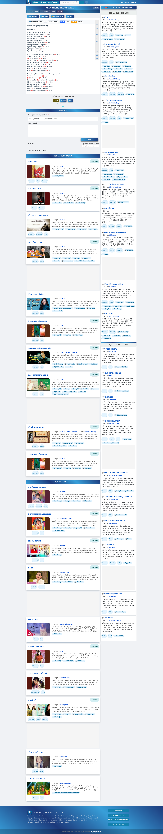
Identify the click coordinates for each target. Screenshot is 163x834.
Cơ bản (80, 21)
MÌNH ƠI (107, 17)
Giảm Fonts (97, 45)
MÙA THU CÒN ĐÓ (35, 189)
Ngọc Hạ (120, 35)
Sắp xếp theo (86, 144)
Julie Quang (81, 203)
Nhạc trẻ (36, 638)
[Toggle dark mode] (86, 2)
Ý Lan (128, 35)
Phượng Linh (64, 705)
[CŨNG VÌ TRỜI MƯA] (38, 762)
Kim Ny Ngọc (120, 612)
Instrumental (68, 261)
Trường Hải (79, 443)
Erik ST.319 (119, 636)
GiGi (110, 375)
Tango (42, 340)
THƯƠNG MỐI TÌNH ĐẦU (37, 487)
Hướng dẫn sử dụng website (118, 820)
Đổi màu (97, 48)
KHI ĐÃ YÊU (32, 700)
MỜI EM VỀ (108, 314)
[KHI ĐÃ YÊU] (38, 710)
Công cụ (43, 2)
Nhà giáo (104, 538)
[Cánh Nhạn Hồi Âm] (38, 304)
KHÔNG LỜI (108, 397)
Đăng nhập (125, 2)
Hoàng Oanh (58, 311)
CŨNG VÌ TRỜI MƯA (35, 752)
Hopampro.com (96, 832)
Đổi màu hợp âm (97, 55)
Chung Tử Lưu (123, 202)
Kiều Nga (78, 468)
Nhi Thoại (112, 596)
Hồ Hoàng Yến (122, 62)
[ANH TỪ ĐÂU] (38, 629)
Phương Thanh (59, 176)
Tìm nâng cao (53, 2)
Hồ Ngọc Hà (58, 792)
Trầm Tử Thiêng (114, 79)
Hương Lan (64, 394)
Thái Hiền (117, 71)
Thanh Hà (127, 66)
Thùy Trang (76, 501)
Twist (111, 170)
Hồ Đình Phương (71, 352)
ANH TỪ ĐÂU (33, 620)
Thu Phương (108, 443)
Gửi (89, 140)
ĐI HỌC (30, 568)
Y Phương (117, 335)
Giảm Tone (97, 31)
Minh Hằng (57, 634)
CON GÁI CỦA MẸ (34, 541)
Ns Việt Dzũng (114, 103)
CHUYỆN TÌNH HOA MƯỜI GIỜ (39, 514)
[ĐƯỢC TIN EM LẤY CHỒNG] (38, 384)
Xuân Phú (119, 69)
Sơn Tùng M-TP (114, 499)
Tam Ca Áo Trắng (119, 179)
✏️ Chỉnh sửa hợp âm (57, 16)
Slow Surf (44, 180)
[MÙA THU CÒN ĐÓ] (38, 198)
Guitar (55, 100)
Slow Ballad (121, 94)
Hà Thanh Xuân (59, 530)
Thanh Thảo (69, 582)
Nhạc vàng (31, 234)
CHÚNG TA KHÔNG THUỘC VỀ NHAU (118, 497)
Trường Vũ (86, 258)
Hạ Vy (67, 501)
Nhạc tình (45, 11)
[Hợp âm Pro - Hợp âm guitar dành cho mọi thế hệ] (28, 2)
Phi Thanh (93, 229)
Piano (70, 100)
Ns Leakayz (119, 475)
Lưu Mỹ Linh (129, 118)
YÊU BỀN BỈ (108, 618)
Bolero (46, 234)
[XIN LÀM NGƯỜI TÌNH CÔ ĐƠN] (38, 357)
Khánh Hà (107, 71)
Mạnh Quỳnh (80, 308)
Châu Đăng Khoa (65, 783)
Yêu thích (97, 21)
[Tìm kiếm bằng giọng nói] (76, 2)
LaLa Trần (129, 226)
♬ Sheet (96, 7)
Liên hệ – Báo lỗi (118, 824)
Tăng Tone (97, 24)
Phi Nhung (44, 26)
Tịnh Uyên (120, 539)
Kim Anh (68, 335)
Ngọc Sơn (67, 258)
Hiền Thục (80, 582)
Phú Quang (112, 235)
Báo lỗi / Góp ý (32, 123)
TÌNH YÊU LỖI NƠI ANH (113, 594)
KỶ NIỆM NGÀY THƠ (112, 421)
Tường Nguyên (69, 687)
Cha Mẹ (104, 635)
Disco (42, 797)
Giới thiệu (118, 811)
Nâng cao (73, 21)
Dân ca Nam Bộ (35, 692)
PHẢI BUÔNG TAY (110, 349)
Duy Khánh (82, 229)
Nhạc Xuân (39, 234)
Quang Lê (57, 258)
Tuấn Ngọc (116, 66)
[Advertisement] (63, 278)
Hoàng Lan (68, 528)
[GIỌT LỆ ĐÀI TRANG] (38, 252)
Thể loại (35, 2)
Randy (67, 389)
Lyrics (67, 21)
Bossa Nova (42, 587)
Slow (42, 367)
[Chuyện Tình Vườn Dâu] (38, 683)
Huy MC (116, 443)
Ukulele (63, 100)
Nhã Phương (69, 203)
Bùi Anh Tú (113, 523)
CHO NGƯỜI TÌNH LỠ (112, 44)
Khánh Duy (88, 501)
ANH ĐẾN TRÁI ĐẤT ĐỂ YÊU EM (116, 473)
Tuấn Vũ (57, 261)
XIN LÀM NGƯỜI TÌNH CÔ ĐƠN (39, 348)
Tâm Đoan (130, 302)
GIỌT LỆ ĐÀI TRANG (35, 242)
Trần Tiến (112, 155)
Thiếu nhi (33, 587)
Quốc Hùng (63, 756)
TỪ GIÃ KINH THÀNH (36, 427)
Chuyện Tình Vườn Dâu (38, 673)
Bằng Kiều (120, 170)
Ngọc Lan (127, 335)
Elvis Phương (58, 364)
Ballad (53, 11)
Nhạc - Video (44, 16)
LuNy (118, 491)
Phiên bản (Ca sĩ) (32, 16)
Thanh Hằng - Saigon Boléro (63, 308)
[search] (81, 2)
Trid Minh (112, 399)
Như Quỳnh (58, 717)
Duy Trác (73, 446)
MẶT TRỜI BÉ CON (111, 152)
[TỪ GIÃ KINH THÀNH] (38, 437)
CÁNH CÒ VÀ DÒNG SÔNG (113, 284)
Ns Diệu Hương (114, 20)
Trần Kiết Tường (65, 678)
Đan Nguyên (71, 229)
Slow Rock (41, 207)
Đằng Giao (112, 547)
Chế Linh (77, 258)
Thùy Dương (108, 69)
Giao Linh (92, 308)
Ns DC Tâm (112, 351)
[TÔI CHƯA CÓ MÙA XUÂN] (38, 225)
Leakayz (124, 491)
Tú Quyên (107, 179)
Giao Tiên (63, 491)
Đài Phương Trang (65, 518)
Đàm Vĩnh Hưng (81, 261)
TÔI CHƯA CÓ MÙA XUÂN (38, 215)
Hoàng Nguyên (114, 47)
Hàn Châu (112, 287)
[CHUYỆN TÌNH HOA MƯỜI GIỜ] (38, 523)
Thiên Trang (79, 335)
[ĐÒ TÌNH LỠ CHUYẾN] (38, 656)
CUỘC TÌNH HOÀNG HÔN (113, 100)
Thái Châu (94, 364)
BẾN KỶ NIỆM (109, 76)
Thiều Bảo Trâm (121, 415)
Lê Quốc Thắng (114, 423)
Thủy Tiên (75, 792)
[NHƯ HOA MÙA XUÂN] (38, 788)
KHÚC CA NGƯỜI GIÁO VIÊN (114, 521)
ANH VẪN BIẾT (109, 208)
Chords (62, 21)
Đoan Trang (127, 439)
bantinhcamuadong (36, 21)
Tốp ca (129, 539)
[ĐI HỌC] (38, 577)
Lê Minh (69, 367)
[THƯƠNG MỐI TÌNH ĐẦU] (38, 496)
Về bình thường (97, 28)
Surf (41, 638)
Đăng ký (134, 2)
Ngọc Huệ (130, 250)
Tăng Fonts (97, 41)
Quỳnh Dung (82, 687)
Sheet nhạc (70, 16)
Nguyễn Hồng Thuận (66, 624)
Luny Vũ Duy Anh (115, 620)
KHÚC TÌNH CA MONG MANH (115, 232)
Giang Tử (76, 389)
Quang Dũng (108, 174)
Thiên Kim (107, 338)
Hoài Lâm (91, 261)
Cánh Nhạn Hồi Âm (36, 294)
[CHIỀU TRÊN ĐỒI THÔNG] (38, 330)
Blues (38, 180)
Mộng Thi (107, 309)
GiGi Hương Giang (122, 391)
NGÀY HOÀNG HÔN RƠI (112, 373)
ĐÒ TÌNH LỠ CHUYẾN (36, 647)
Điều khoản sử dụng (118, 815)
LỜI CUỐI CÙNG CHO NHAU (114, 184)
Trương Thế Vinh (121, 367)
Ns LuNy (112, 475)
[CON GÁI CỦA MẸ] (38, 550)
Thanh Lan (87, 468)
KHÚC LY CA (32, 162)
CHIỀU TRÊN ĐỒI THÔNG (37, 321)
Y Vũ (61, 651)
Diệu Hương (120, 39)
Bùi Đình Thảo (64, 572)
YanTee (130, 491)
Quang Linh (57, 203)
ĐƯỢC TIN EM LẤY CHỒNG (38, 375)
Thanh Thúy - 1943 (70, 391)
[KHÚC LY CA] (38, 171)
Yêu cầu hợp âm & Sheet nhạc (122, 7)
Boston (42, 446)
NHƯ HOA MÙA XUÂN (36, 779)
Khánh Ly (57, 443)
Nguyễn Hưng (58, 229)
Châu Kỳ (36, 11)
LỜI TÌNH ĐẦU (109, 545)
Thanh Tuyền (90, 528)
